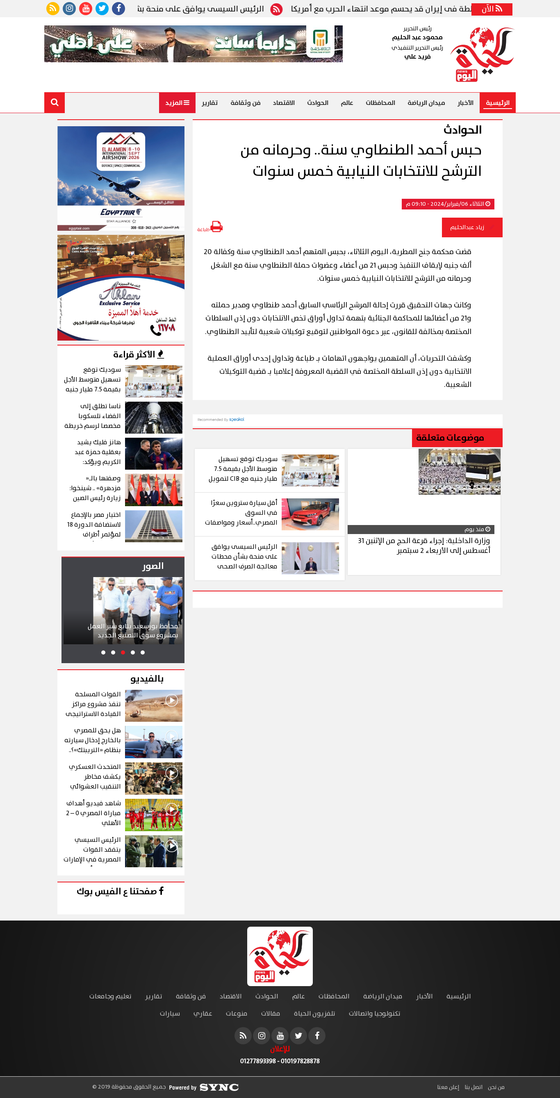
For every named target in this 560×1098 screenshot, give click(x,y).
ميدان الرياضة (426, 103)
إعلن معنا (448, 1087)
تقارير (210, 103)
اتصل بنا (473, 1087)
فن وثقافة (245, 103)
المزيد (174, 103)
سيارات (170, 1014)
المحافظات (380, 103)
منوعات (237, 1014)
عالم (347, 103)
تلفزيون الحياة (314, 1014)
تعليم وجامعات (110, 996)
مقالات (270, 1014)
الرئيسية (498, 103)
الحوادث (317, 103)
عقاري (202, 1014)
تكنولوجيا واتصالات (375, 1014)
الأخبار (465, 103)
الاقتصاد (284, 103)
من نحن (496, 1087)
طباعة (203, 230)
